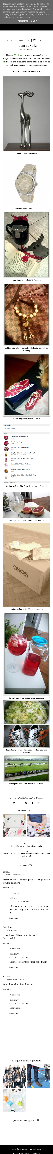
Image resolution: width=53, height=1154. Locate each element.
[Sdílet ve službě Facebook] (20, 803)
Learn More (22, 21)
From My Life (15, 798)
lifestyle (24, 798)
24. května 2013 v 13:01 (20, 901)
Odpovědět (8, 888)
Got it (34, 21)
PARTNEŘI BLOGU (35, 1149)
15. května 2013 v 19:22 (13, 979)
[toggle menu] (27, 27)
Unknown (14, 898)
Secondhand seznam (19, 1149)
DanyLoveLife (9, 938)
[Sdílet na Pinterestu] (26, 803)
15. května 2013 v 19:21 (13, 930)
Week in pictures (36, 798)
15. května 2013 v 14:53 (13, 875)
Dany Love (8, 927)
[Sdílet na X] (14, 803)
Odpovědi (16, 893)
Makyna (6, 976)
